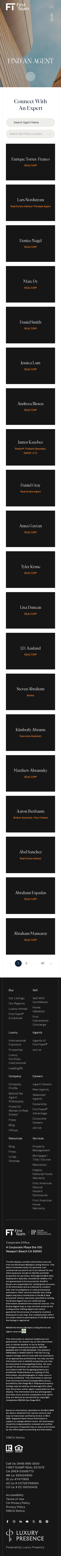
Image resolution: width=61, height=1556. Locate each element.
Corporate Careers (39, 1120)
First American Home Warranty (42, 1204)
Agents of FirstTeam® (40, 1042)
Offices (13, 1130)
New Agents (41, 1089)
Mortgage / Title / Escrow (42, 1157)
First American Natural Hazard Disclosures (42, 1189)
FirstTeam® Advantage (40, 1111)
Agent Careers (42, 1084)
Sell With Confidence (40, 1000)
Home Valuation (39, 1009)
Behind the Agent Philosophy (16, 1097)
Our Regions (17, 1003)
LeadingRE (16, 1068)
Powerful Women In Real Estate (18, 1110)
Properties (16, 1049)
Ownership (40, 1104)
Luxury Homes (18, 1008)
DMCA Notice (15, 1437)
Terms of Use (15, 1499)
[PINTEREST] (46, 1521)
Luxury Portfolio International (17, 1059)
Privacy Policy (15, 1507)
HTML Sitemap (14, 1159)
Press (12, 1120)
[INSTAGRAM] (14, 1521)
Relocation (40, 1164)
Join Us (37, 1127)
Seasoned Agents (39, 1096)
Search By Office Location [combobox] (25, 133)
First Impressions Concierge (40, 1020)
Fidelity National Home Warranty (42, 1174)
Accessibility (14, 1495)
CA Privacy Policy (18, 1503)
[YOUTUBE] (27, 1521)
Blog (12, 1125)
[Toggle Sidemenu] (51, 6)
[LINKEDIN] (20, 1521)
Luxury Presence (33, 1547)
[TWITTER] (33, 1521)
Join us (37, 1049)
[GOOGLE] (40, 1521)
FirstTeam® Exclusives (16, 1016)
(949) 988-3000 (28, 1463)
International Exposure (17, 1042)
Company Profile (15, 1086)
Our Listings (17, 998)
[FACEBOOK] (7, 1521)
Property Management (41, 1148)
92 (42, 963)
